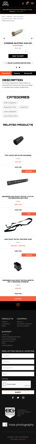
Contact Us (5, 334)
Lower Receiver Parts (7, 19)
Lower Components (18, 16)
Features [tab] (17, 73)
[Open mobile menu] (32, 4)
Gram (23, 304)
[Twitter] (18, 397)
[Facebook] (16, 67)
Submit (18, 392)
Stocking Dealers (7, 345)
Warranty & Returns (8, 341)
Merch (4, 326)
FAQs (3, 343)
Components (9, 16)
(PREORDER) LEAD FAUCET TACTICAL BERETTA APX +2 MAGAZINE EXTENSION (18, 281)
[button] (18, 63)
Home (3, 16)
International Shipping (9, 339)
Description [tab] (6, 73)
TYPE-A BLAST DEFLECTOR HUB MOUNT (18, 155)
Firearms (4, 322)
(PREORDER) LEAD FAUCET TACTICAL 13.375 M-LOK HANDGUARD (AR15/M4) (18, 197)
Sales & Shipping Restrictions (11, 337)
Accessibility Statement (24, 324)
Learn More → (21, 11)
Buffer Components (18, 19)
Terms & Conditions (23, 326)
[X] (19, 67)
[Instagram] (23, 397)
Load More (18, 299)
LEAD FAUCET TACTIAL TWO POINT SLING (18, 239)
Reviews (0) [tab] (28, 73)
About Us (20, 322)
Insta (12, 304)
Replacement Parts (10, 107)
